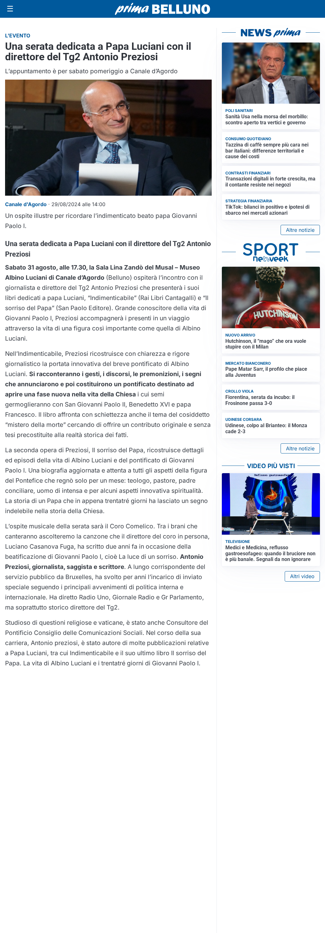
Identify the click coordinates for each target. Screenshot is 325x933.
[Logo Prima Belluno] (162, 9)
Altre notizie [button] (300, 230)
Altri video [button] (302, 576)
